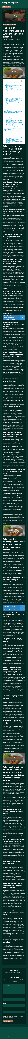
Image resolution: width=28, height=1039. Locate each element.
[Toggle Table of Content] (22, 81)
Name (4, 997)
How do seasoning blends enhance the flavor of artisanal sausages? (14, 86)
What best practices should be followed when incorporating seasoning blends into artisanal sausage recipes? (13, 128)
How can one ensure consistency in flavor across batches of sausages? (14, 123)
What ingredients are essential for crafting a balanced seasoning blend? (13, 108)
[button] (6, 7)
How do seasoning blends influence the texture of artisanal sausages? (14, 97)
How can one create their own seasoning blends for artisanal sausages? (14, 105)
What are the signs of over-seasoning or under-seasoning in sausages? (14, 117)
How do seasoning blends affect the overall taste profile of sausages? (14, 90)
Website (5, 1009)
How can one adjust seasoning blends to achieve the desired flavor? (14, 119)
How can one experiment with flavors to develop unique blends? (14, 110)
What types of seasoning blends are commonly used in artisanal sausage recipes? (14, 99)
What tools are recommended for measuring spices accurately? (14, 133)
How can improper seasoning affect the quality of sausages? (14, 114)
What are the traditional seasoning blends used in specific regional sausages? (14, 101)
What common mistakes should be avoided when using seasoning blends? (14, 121)
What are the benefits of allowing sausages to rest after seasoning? (14, 142)
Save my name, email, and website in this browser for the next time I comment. (13, 1017)
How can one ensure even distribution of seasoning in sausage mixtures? (14, 135)
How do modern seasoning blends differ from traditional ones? (13, 103)
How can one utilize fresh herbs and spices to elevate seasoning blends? (13, 140)
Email (4, 1003)
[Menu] (13, 6)
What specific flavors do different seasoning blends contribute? (13, 88)
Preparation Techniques (10, 24)
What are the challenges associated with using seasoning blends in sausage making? (13, 112)
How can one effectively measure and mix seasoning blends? (13, 131)
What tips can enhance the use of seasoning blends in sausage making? (13, 138)
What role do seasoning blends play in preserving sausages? (14, 95)
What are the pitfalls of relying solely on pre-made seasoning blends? (14, 125)
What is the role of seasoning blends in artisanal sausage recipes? (13, 83)
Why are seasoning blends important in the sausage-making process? (13, 92)
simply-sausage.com (10, 3)
